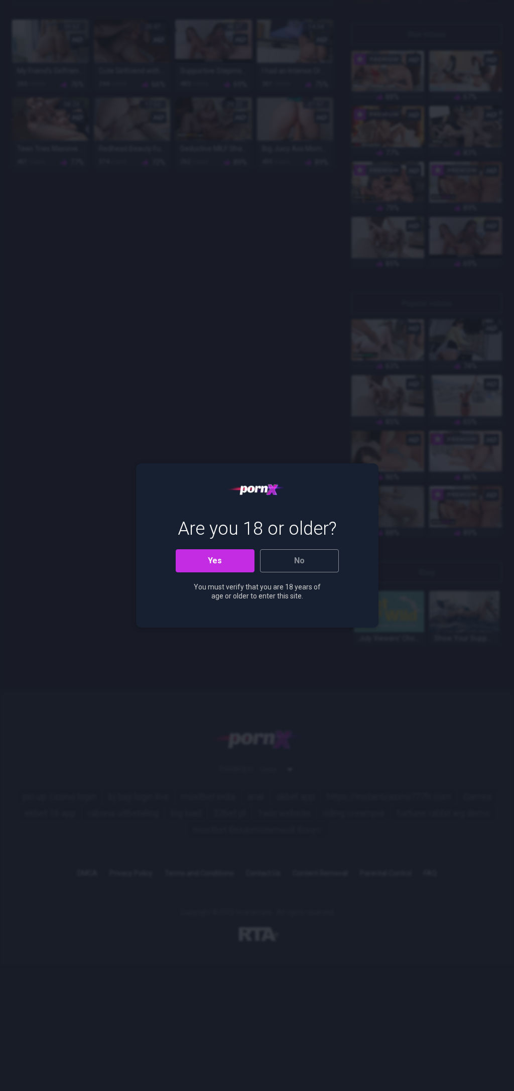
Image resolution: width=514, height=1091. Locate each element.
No (299, 560)
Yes (215, 560)
